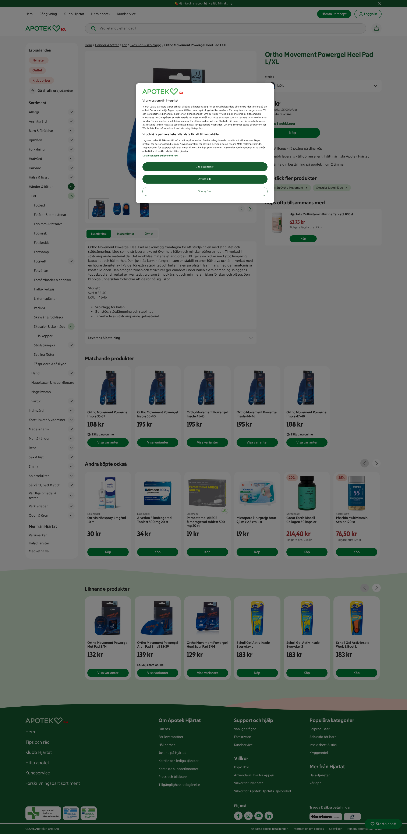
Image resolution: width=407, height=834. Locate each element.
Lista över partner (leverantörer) (160, 155)
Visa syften (205, 191)
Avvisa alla (204, 178)
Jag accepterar (205, 166)
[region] (205, 143)
